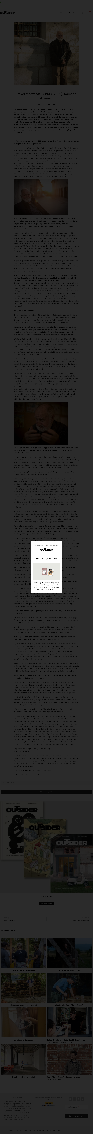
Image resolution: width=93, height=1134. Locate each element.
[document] (46, 567)
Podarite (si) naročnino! (46, 559)
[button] (60, 543)
